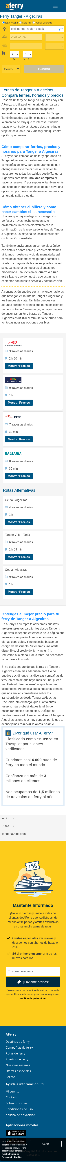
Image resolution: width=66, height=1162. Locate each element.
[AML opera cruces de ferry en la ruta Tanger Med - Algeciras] (33, 380)
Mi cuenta (12, 1091)
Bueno (45, 739)
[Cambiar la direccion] (61, 30)
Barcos (10, 1077)
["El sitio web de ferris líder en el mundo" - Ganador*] (14, 6)
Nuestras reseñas (18, 1065)
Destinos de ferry (18, 1042)
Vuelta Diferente (43, 22)
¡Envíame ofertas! (36, 982)
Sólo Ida (26, 22)
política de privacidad (33, 998)
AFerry (11, 1034)
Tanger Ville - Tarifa (17, 534)
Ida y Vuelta (11, 22)
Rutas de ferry (15, 1053)
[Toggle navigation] (55, 6)
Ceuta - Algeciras (16, 500)
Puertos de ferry (17, 1059)
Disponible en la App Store (16, 1133)
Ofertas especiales (18, 1071)
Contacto (12, 1097)
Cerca (45, 1143)
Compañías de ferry (19, 1047)
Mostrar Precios (19, 365)
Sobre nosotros (16, 1103)
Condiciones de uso (19, 1109)
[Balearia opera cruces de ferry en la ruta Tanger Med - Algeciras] (33, 453)
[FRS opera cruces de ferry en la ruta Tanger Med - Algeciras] (33, 416)
